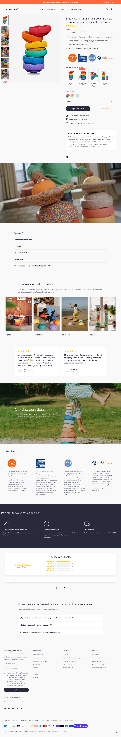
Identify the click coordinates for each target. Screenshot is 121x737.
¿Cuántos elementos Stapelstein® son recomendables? (40, 632)
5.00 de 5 (27, 565)
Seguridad (18, 259)
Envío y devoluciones (22, 253)
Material (17, 246)
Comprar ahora (104, 109)
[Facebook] (9, 708)
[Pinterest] (13, 708)
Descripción (19, 233)
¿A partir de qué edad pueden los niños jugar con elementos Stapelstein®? (47, 618)
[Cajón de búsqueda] (107, 9)
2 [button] (59, 588)
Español (106, 2)
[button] (70, 26)
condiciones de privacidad (15, 685)
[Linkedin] (21, 708)
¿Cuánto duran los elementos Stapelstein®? (36, 625)
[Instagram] (5, 708)
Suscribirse (16, 690)
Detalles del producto (23, 240)
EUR (113, 2)
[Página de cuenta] (111, 9)
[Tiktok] (17, 708)
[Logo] (12, 9)
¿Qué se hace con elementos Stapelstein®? (32, 266)
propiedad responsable (99, 144)
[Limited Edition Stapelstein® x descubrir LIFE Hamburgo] (60, 2)
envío (74, 32)
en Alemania (90, 123)
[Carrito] (116, 9)
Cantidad (68, 102)
